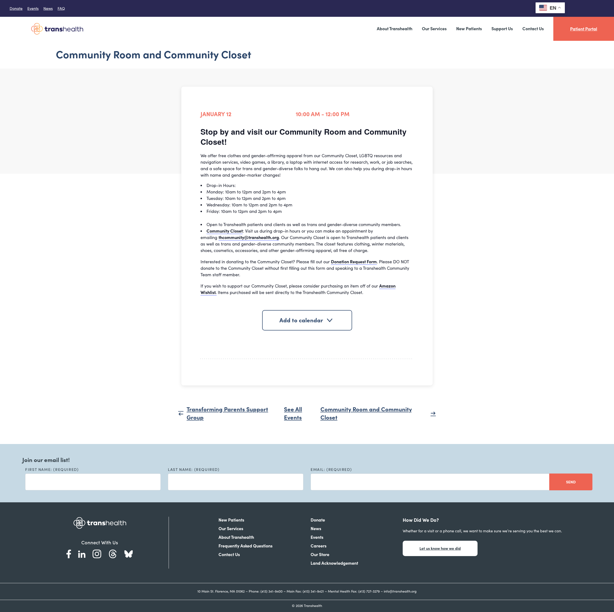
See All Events (293, 413)
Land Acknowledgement (334, 563)
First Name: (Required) (52, 469)
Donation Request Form (354, 261)
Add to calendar (301, 320)
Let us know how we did (440, 548)
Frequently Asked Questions (245, 546)
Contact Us (533, 28)
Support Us (502, 28)
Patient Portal (583, 29)
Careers (318, 546)
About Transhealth (394, 28)
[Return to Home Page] (57, 28)
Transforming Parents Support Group (227, 413)
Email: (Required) (331, 469)
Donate (16, 8)
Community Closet (225, 231)
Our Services (434, 28)
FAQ (61, 8)
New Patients (469, 28)
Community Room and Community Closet (366, 413)
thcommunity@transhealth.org (248, 237)
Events (33, 8)
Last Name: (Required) (194, 469)
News (48, 8)
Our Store (320, 554)
